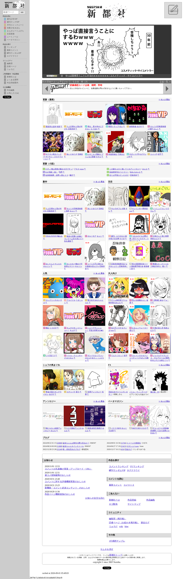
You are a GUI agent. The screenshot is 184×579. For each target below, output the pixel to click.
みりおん (69, 358)
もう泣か (94, 129)
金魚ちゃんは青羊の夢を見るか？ (76, 443)
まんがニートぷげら (15, 31)
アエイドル (71, 300)
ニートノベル (12, 37)
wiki (121, 526)
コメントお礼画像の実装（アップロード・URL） (68, 469)
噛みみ (60, 236)
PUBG (152, 433)
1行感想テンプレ (117, 541)
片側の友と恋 (158, 328)
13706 (123, 443)
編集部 (10, 63)
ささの (143, 428)
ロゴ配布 (113, 504)
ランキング (11, 47)
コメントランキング (118, 466)
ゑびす (139, 126)
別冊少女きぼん (13, 28)
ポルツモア (92, 236)
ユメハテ (153, 154)
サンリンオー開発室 (140, 209)
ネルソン (46, 266)
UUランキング (137, 466)
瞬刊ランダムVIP (117, 470)
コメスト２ (129, 485)
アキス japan (79, 169)
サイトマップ (134, 504)
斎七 (131, 330)
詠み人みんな (135, 172)
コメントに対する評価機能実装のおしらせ (65, 481)
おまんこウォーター (140, 328)
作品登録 (132, 500)
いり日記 (49, 356)
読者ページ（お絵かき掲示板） (124, 522)
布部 (58, 127)
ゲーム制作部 (116, 300)
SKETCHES (136, 428)
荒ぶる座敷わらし (139, 300)
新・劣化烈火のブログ (71, 449)
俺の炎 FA (154, 392)
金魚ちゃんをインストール (73, 446)
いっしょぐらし (159, 209)
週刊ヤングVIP (13, 22)
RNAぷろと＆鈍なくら (159, 360)
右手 (159, 154)
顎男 (61, 172)
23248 (59, 449)
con (130, 211)
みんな (144, 169)
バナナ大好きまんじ (119, 428)
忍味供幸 (71, 129)
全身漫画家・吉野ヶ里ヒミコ (56, 175)
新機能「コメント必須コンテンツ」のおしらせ (67, 488)
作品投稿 (173, 10)
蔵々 (164, 266)
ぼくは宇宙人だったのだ (119, 175)
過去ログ (145, 522)
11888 (59, 446)
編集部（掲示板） (117, 518)
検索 (22, 12)
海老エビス (154, 239)
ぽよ (121, 126)
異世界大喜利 (51, 127)
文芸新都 (10, 34)
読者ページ (11, 66)
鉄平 (125, 356)
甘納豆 (80, 154)
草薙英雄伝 (112, 154)
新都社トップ (115, 555)
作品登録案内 (12, 83)
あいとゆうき (72, 154)
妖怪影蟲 (132, 126)
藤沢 (71, 175)
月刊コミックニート (15, 25)
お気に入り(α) (13, 93)
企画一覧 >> (165, 82)
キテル (98, 157)
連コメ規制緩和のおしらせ (58, 475)
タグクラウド (133, 470)
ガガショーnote (133, 446)
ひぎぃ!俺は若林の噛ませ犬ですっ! (59, 169)
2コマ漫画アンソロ (74, 428)
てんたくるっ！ (117, 356)
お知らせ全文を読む (95, 498)
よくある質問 (12, 80)
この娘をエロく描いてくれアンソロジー (125, 169)
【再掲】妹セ (158, 300)
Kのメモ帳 (144, 358)
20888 (59, 443)
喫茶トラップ (113, 126)
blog (126, 526)
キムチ (72, 330)
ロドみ (122, 239)
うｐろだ (113, 526)
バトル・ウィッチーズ (138, 392)
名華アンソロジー (95, 392)
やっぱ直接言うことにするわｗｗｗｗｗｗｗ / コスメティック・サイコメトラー (104, 75)
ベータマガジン (13, 40)
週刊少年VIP (12, 19)
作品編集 (150, 500)
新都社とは (114, 500)
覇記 (47, 328)
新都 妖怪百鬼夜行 (95, 428)
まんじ (156, 129)
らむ (86, 303)
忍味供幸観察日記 (118, 264)
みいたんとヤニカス (54, 264)
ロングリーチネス (53, 300)
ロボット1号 (134, 154)
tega (112, 330)
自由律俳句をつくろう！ (119, 172)
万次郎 (111, 431)
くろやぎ (53, 328)
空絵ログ (128, 449)
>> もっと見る (164, 100)
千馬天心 (121, 154)
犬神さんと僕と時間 (161, 236)
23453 (123, 446)
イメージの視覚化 (134, 443)
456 (122, 449)
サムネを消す (106, 549)
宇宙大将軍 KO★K (96, 330)
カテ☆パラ (71, 392)
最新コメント (115, 485)
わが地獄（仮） (51, 172)
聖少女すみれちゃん (95, 300)
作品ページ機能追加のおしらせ (60, 494)
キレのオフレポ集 (118, 209)
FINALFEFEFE (51, 236)
